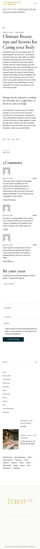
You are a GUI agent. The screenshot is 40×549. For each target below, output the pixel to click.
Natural (14, 463)
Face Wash (6, 379)
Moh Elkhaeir (8, 261)
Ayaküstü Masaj (16, 547)
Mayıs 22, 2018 (8, 32)
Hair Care (6, 383)
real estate (7, 465)
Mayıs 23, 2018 (8, 178)
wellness (6, 412)
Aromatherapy (20, 457)
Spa (28, 465)
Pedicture (6, 394)
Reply (35, 178)
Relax (5, 397)
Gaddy (5, 229)
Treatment (7, 468)
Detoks (23, 426)
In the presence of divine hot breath (27, 442)
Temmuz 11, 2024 (26, 435)
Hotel (26, 460)
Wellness (16, 468)
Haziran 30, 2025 (26, 420)
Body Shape (12, 9)
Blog (4, 372)
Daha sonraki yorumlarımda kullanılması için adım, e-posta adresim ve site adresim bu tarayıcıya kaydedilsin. (21, 331)
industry (6, 463)
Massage (6, 386)
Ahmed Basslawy (9, 200)
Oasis (28, 463)
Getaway (18, 460)
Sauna (5, 401)
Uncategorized (8, 408)
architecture (7, 457)
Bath (30, 457)
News (4, 390)
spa (4, 405)
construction (7, 460)
